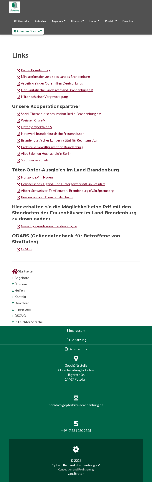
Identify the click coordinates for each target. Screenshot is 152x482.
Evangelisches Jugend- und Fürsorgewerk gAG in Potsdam (63, 184)
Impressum (22, 309)
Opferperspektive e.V (36, 127)
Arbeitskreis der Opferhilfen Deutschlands (52, 83)
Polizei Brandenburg (35, 70)
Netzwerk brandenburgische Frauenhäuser (52, 134)
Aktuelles (40, 21)
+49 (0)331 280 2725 (76, 431)
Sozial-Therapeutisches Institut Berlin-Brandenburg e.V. (61, 114)
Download (128, 21)
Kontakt (110, 21)
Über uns (76, 21)
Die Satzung (77, 340)
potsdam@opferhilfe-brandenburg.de (76, 405)
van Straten (76, 473)
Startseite (23, 21)
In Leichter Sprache (28, 31)
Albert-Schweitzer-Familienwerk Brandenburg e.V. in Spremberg (67, 191)
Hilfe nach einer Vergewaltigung (44, 97)
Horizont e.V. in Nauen (37, 177)
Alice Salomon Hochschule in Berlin (46, 153)
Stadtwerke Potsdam (36, 160)
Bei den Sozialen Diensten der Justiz (47, 197)
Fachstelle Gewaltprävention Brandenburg (52, 147)
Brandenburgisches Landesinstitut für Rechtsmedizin (59, 140)
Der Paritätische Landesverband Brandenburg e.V (57, 90)
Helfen (94, 21)
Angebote (58, 21)
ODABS (26, 249)
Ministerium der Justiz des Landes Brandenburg (55, 76)
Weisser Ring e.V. (33, 120)
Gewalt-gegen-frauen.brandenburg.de (49, 226)
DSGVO (20, 316)
